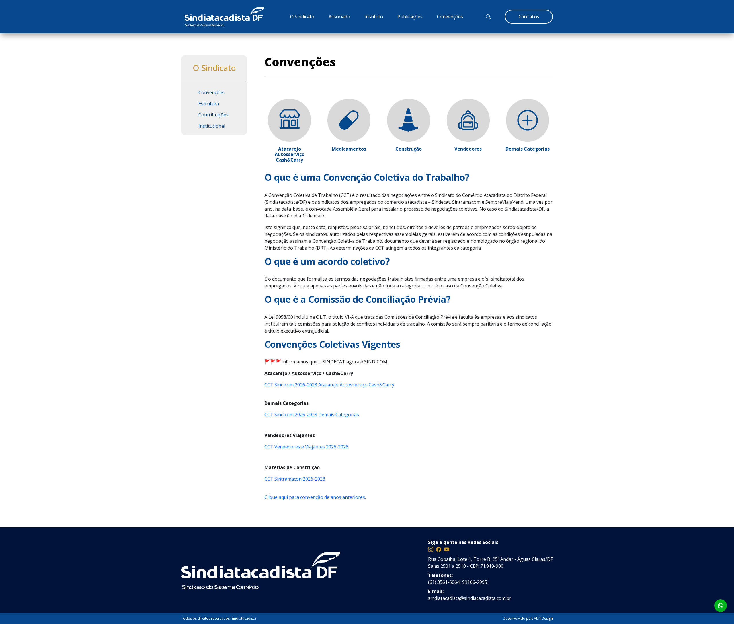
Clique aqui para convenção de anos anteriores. (315, 497)
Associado (339, 16)
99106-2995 (474, 582)
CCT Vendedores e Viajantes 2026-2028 (306, 447)
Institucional (211, 126)
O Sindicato (302, 16)
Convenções (450, 16)
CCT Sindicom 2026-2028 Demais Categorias (311, 414)
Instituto (373, 16)
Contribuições (213, 115)
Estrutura (208, 103)
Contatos (528, 16)
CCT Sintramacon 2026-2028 (294, 479)
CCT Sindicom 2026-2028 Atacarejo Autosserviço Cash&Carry (329, 385)
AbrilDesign (543, 618)
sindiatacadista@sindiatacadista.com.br (469, 598)
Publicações (410, 16)
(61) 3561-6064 (444, 582)
